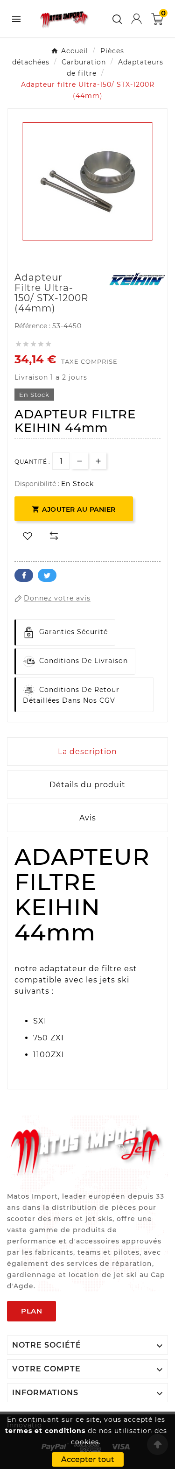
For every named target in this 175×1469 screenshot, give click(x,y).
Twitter (47, 575)
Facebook (23, 575)
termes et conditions (45, 1431)
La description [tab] (87, 751)
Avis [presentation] (87, 817)
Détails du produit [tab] (87, 784)
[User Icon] (136, 19)
